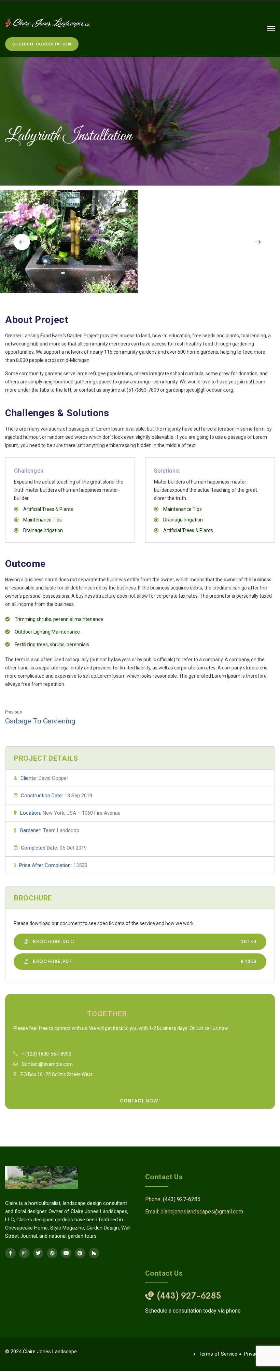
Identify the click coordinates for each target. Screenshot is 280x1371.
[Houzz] (94, 1253)
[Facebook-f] (10, 1253)
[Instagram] (24, 1253)
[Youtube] (66, 1253)
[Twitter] (38, 1253)
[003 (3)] (69, 241)
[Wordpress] (52, 1253)
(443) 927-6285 (181, 1199)
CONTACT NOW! (140, 1101)
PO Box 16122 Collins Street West (56, 1074)
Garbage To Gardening (40, 721)
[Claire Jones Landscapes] (47, 22)
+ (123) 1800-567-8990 (46, 1054)
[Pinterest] (80, 1253)
